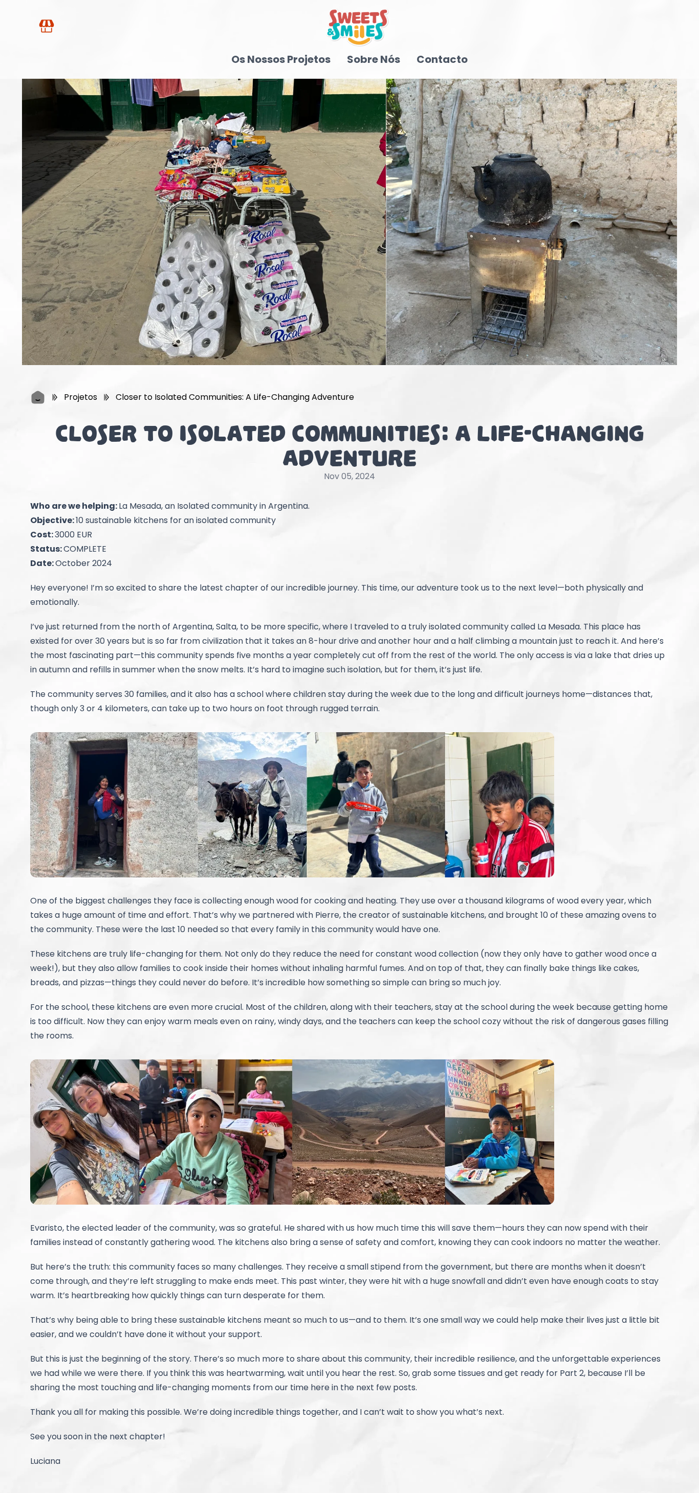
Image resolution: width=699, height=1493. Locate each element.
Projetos (80, 397)
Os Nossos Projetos (281, 59)
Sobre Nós (373, 59)
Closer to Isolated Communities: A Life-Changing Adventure (235, 397)
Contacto (442, 59)
